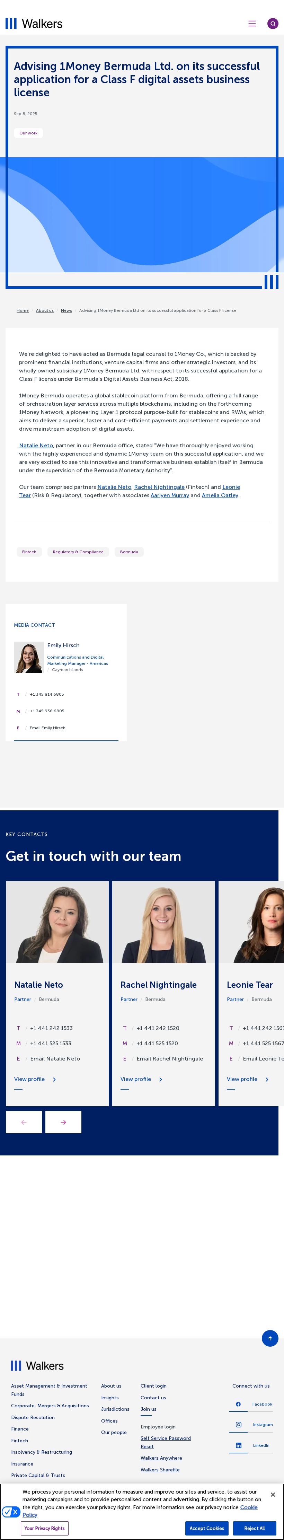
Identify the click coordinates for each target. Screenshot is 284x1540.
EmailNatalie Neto (55, 1058)
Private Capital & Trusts (38, 1475)
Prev (24, 1122)
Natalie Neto (36, 445)
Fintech (29, 551)
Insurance (22, 1464)
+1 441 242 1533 (51, 1028)
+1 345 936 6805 (47, 711)
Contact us (153, 1398)
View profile (29, 1079)
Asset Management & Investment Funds (49, 1390)
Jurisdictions (115, 1409)
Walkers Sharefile (160, 1470)
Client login (154, 1386)
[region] (142, 1512)
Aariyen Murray (170, 495)
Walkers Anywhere (161, 1458)
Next (63, 1122)
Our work (28, 133)
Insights (110, 1398)
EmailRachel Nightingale (169, 1058)
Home (23, 310)
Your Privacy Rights (45, 1528)
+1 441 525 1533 (50, 1043)
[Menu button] (252, 23)
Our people (114, 1432)
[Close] (273, 1494)
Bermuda (129, 551)
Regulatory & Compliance (78, 551)
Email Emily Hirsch (47, 727)
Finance (20, 1429)
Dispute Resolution (33, 1417)
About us (45, 310)
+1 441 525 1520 (157, 1043)
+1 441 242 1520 (157, 1028)
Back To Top (270, 1338)
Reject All (255, 1528)
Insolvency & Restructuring (41, 1452)
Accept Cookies (207, 1528)
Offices (109, 1421)
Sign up (208, 1309)
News (66, 310)
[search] (272, 23)
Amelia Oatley (220, 495)
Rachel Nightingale (159, 487)
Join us (149, 1409)
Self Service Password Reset (166, 1442)
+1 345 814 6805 (47, 694)
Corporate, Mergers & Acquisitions (50, 1406)
